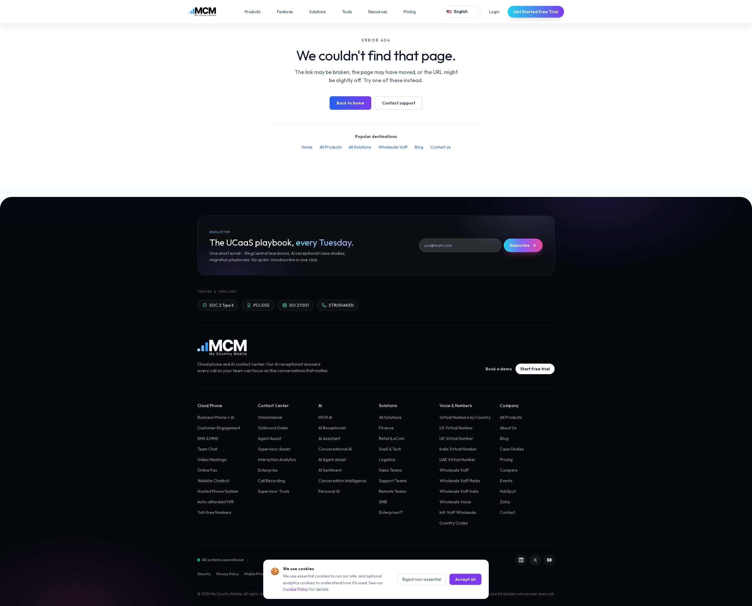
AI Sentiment (330, 470)
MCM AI (325, 417)
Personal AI (329, 491)
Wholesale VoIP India (459, 491)
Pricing (410, 11)
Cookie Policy (295, 589)
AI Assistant (329, 438)
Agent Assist (269, 438)
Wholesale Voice (455, 501)
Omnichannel (270, 417)
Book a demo (499, 369)
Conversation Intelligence (342, 480)
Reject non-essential (421, 579)
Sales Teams (390, 470)
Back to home (350, 103)
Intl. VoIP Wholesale (457, 512)
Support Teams (393, 480)
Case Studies (512, 449)
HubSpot (508, 491)
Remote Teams (392, 491)
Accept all (465, 579)
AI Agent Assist (332, 459)
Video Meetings (211, 459)
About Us (508, 428)
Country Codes (453, 523)
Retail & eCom (391, 438)
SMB (383, 501)
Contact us (440, 147)
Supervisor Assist (274, 449)
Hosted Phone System (217, 491)
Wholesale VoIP (393, 147)
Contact (507, 512)
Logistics (387, 459)
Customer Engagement (218, 428)
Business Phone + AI (215, 417)
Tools (351, 12)
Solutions (321, 12)
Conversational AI (335, 449)
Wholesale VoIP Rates (459, 480)
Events (506, 480)
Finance (386, 428)
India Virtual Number (458, 449)
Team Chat (207, 449)
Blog (419, 147)
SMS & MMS (207, 438)
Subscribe (520, 245)
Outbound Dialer (273, 428)
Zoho (505, 501)
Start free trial (535, 369)
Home (307, 147)
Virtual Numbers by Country (465, 417)
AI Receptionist (332, 428)
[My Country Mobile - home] (222, 347)
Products (257, 12)
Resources (381, 12)
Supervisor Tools (273, 491)
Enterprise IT (391, 512)
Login (494, 11)
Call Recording (271, 480)
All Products (331, 147)
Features (289, 12)
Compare (509, 470)
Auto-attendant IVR (215, 501)
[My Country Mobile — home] (202, 12)
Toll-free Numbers (214, 512)
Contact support (398, 103)
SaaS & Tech (390, 449)
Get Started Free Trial (535, 11)
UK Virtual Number (456, 438)
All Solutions (360, 147)
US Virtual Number (456, 428)
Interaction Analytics (277, 459)
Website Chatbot (213, 480)
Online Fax (207, 470)
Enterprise (268, 470)
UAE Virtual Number (457, 459)
